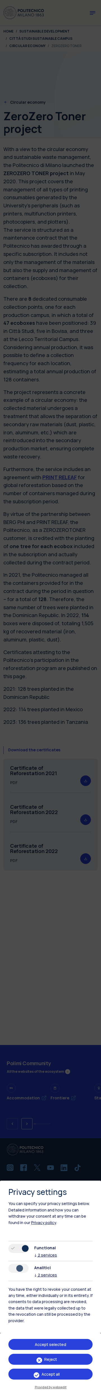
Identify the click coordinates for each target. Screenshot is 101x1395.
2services (45, 1255)
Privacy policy (43, 1222)
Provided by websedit (50, 1387)
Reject (50, 1359)
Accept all (51, 1374)
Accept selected (50, 1344)
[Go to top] (93, 1388)
